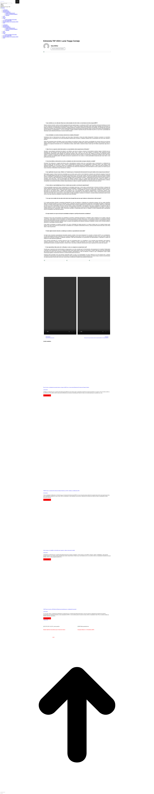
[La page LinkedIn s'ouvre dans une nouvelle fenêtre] (3, 1)
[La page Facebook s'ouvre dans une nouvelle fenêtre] (0, 1)
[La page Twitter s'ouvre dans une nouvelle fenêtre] (1, 1)
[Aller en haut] (77, 790)
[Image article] (73, 385)
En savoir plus (47, 395)
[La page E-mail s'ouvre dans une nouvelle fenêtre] (2, 1)
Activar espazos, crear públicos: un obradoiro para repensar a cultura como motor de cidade (59, 550)
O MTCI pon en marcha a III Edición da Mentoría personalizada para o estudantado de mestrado (59, 609)
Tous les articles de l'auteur (58, 48)
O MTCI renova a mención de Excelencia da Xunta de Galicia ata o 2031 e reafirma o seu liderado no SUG (61, 490)
